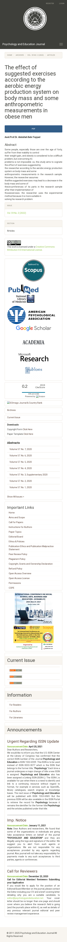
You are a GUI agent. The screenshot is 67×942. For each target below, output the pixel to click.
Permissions (15, 583)
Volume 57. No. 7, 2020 (21, 449)
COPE (11, 588)
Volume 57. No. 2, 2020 (21, 481)
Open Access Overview (20, 573)
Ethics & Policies (16, 541)
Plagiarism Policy (17, 559)
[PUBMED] (23, 293)
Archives (20, 55)
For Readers (15, 705)
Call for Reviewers (22, 871)
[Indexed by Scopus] (33, 271)
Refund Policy (15, 568)
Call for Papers (16, 522)
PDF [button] (33, 129)
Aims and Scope (17, 517)
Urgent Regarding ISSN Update (33, 741)
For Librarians (16, 717)
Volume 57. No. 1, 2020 (21, 487)
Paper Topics (15, 532)
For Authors (15, 711)
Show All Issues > (15, 496)
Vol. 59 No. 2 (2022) (35, 55)
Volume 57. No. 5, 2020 (21, 462)
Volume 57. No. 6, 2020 (21, 455)
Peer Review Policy (18, 554)
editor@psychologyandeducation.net (25, 898)
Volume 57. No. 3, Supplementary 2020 (29, 474)
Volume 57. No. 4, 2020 (21, 468)
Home (9, 55)
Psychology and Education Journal (23, 44)
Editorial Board (16, 536)
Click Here (27, 429)
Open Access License (19, 578)
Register (50, 3)
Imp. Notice (16, 820)
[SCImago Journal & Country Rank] (33, 402)
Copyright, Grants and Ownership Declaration (31, 564)
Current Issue (13, 417)
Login (61, 3)
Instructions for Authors (20, 527)
